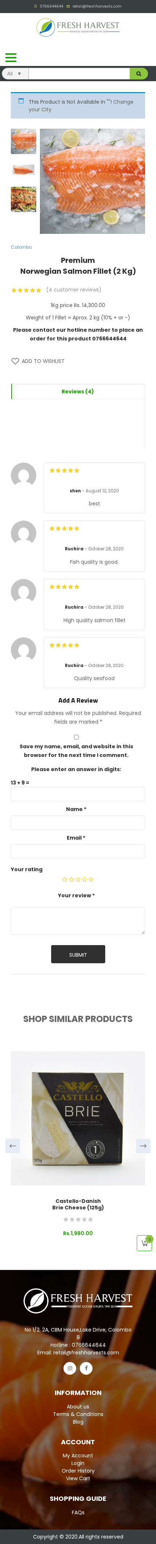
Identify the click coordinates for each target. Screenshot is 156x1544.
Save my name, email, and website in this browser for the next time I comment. (76, 751)
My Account (78, 1455)
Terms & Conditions (78, 1414)
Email (76, 837)
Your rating (26, 869)
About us (78, 1406)
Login (78, 1463)
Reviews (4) (78, 391)
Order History (78, 1470)
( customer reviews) (74, 289)
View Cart (78, 1478)
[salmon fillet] (23, 199)
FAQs (78, 1512)
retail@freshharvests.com (97, 6)
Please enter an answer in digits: (76, 769)
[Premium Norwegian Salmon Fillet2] (23, 170)
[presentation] (12, 1146)
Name (76, 809)
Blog (78, 1421)
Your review (76, 895)
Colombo (21, 247)
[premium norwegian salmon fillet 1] (23, 141)
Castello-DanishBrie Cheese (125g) (78, 1204)
